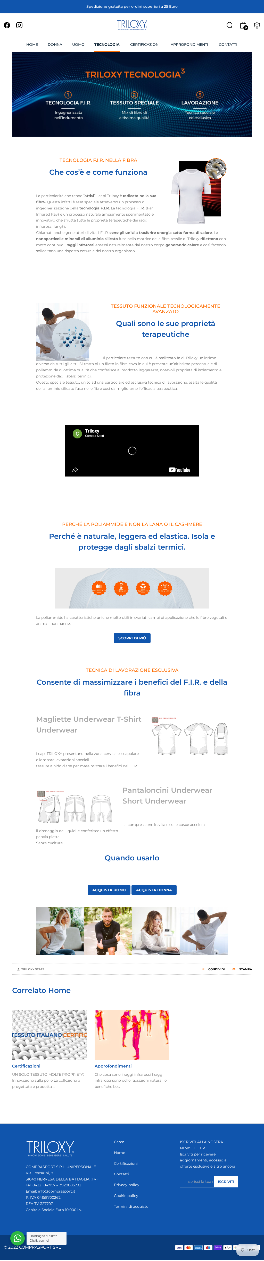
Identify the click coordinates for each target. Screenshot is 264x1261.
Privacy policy (126, 1185)
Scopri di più (132, 638)
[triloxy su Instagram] (19, 25)
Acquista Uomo (109, 890)
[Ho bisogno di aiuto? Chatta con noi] (17, 1238)
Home (119, 1152)
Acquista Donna (154, 890)
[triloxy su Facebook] (7, 25)
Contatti (121, 1174)
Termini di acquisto (131, 1206)
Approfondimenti (113, 1066)
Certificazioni (26, 1066)
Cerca (119, 1142)
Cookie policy (126, 1195)
